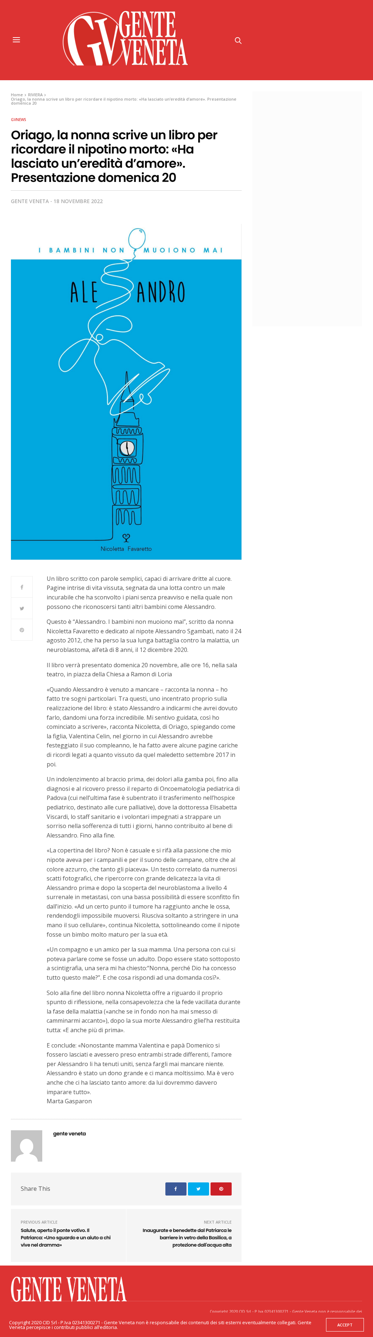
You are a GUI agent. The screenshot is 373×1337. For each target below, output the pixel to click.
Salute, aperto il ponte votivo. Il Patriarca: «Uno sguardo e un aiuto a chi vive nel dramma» (65, 1237)
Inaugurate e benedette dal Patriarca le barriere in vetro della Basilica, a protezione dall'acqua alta (187, 1237)
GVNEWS (18, 119)
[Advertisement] (314, 207)
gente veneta (30, 201)
